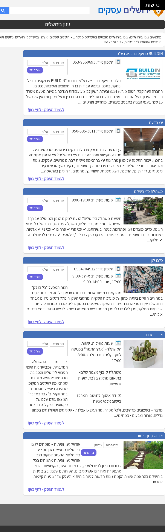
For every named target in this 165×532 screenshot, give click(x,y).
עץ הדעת (156, 122)
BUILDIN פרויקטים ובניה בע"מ (139, 53)
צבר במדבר (154, 334)
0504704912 (84, 269)
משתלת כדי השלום (148, 191)
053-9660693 (84, 62)
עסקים (109, 9)
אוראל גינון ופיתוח (150, 435)
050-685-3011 (83, 131)
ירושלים (137, 9)
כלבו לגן (157, 260)
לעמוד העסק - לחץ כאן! (46, 109)
